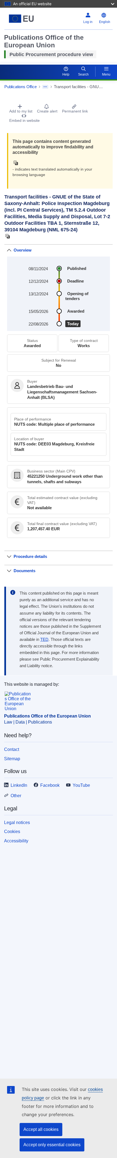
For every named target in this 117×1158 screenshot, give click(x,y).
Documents (24, 570)
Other (16, 795)
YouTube (81, 785)
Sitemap (12, 758)
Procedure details (30, 556)
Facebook (50, 785)
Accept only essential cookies (52, 1144)
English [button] (104, 22)
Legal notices (17, 822)
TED (44, 639)
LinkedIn (19, 785)
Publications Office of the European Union (47, 716)
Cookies (12, 831)
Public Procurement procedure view (51, 54)
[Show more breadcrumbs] (45, 86)
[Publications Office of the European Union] (23, 19)
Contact (11, 749)
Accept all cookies (41, 1129)
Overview (23, 250)
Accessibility (16, 841)
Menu (106, 74)
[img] (17, 163)
